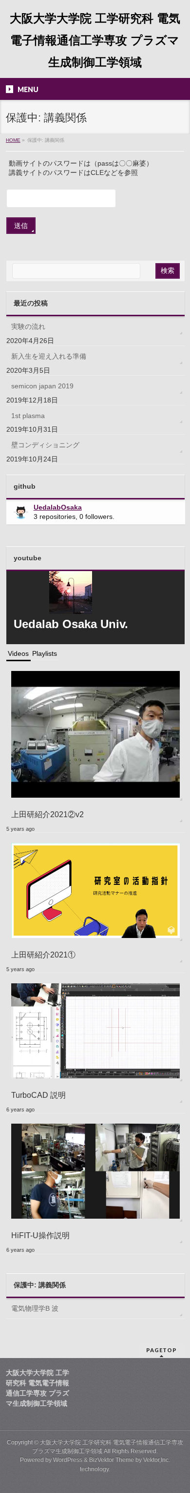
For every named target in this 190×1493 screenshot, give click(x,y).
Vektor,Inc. (156, 1459)
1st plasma (28, 416)
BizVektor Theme (111, 1459)
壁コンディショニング (45, 445)
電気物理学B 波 (34, 1308)
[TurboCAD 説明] (95, 1030)
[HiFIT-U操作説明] (95, 1170)
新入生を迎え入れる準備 (48, 356)
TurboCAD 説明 (38, 1095)
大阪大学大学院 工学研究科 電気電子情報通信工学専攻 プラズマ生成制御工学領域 (95, 40)
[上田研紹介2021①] (95, 890)
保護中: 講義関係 (40, 1285)
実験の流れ (28, 326)
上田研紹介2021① (43, 954)
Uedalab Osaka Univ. (71, 624)
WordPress (67, 1459)
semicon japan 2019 (42, 386)
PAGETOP (161, 1350)
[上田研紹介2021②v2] (95, 734)
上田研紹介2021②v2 (47, 814)
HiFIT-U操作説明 (40, 1235)
